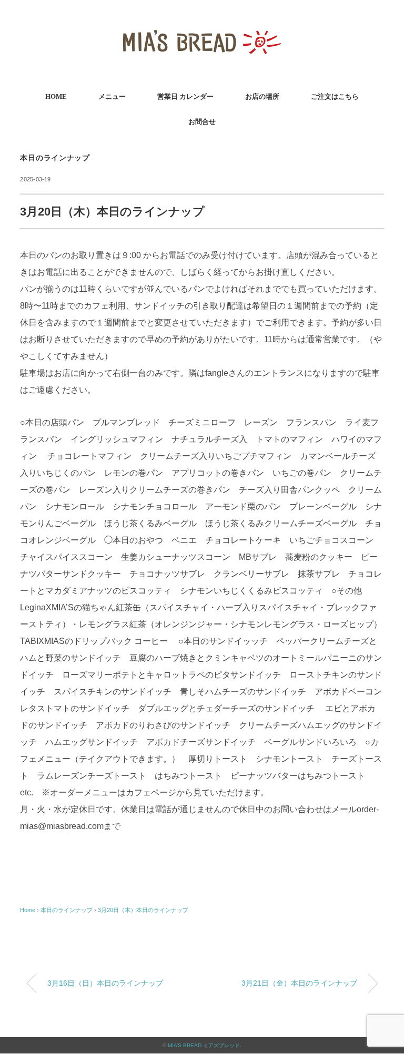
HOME (56, 96)
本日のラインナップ (54, 158)
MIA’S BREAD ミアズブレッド (204, 1045)
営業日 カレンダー (185, 96)
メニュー (112, 96)
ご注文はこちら (335, 96)
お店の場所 (262, 96)
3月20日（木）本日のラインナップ (143, 910)
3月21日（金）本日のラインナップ (299, 983)
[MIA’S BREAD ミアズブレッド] (202, 23)
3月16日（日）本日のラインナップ (105, 983)
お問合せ (202, 122)
